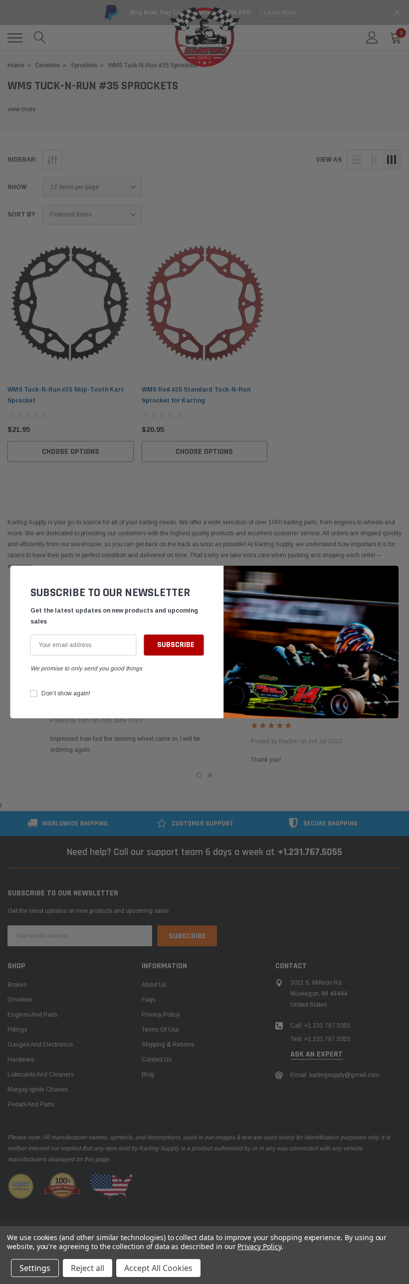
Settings (34, 1268)
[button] (389, 578)
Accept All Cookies (158, 1268)
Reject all (87, 1268)
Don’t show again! (65, 693)
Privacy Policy (259, 1246)
